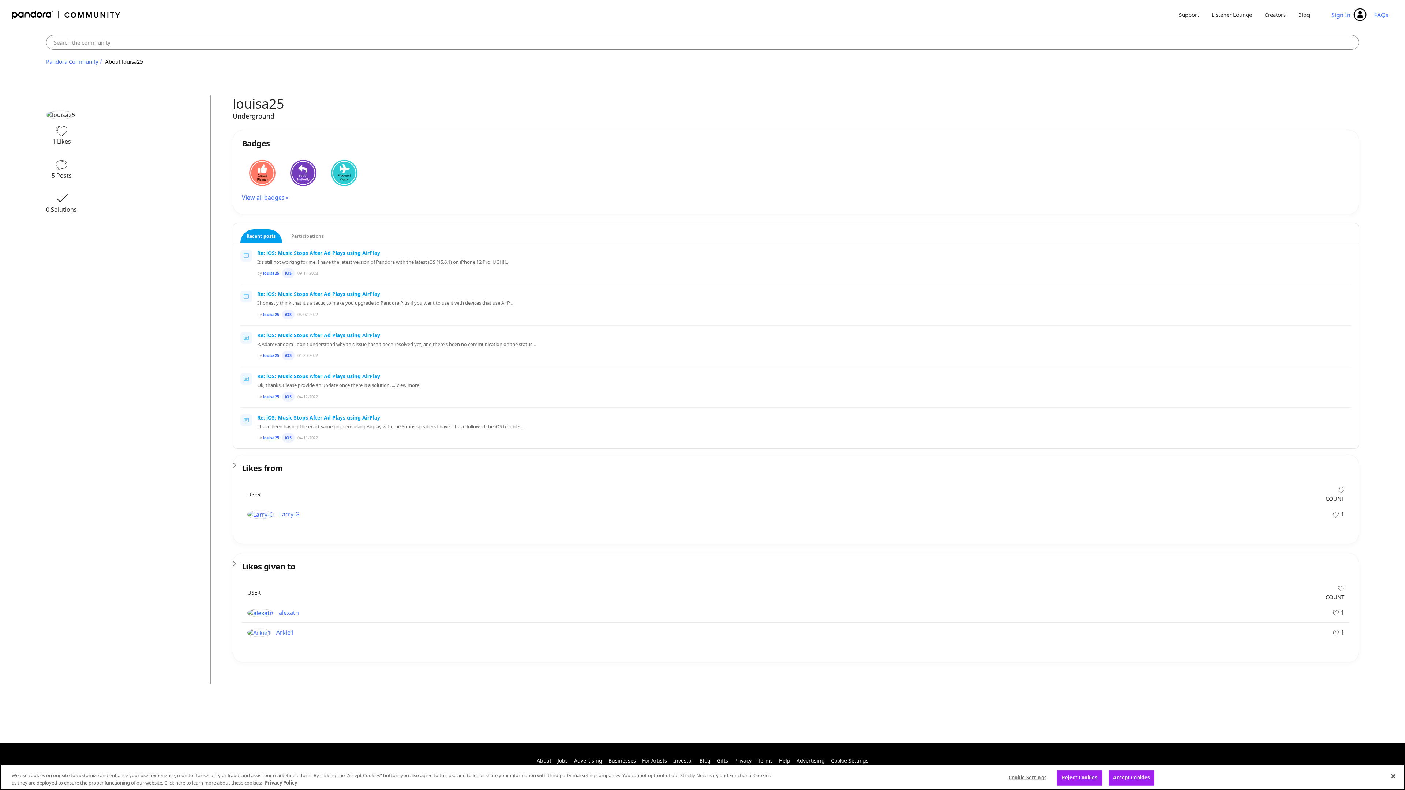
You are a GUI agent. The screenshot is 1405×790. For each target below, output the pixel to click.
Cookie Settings (850, 760)
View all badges (263, 197)
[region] (702, 777)
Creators (1275, 14)
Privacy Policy (281, 782)
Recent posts (261, 236)
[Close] (1393, 776)
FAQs (1381, 15)
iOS (288, 273)
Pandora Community (66, 14)
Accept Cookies (1131, 777)
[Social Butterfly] (303, 173)
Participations (307, 236)
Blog (1304, 14)
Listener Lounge (1231, 14)
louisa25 (271, 273)
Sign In (1340, 15)
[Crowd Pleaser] (262, 173)
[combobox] (702, 42)
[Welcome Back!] (344, 173)
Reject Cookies (1079, 777)
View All (796, 463)
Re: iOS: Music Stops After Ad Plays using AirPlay (318, 252)
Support (1189, 14)
